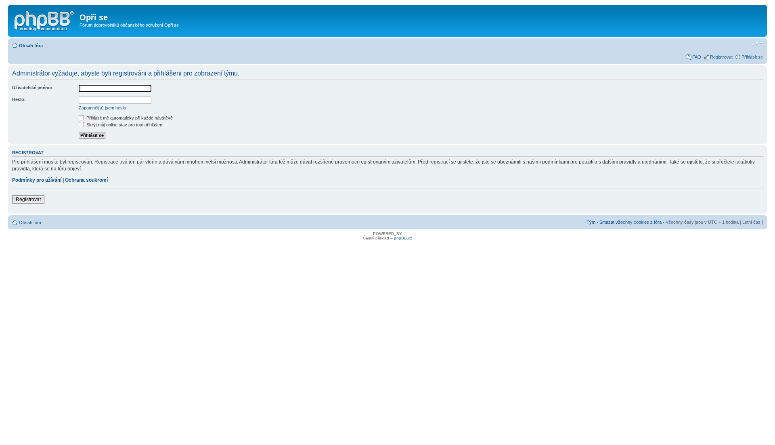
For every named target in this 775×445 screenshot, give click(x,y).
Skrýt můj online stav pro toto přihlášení (124, 124)
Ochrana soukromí (86, 180)
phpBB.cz (403, 238)
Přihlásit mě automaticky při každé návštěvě (129, 117)
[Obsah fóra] (45, 20)
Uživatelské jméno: (32, 87)
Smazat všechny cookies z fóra (630, 222)
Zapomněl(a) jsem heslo (102, 107)
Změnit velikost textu (757, 44)
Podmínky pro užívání (36, 180)
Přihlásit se (752, 57)
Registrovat (721, 57)
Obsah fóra (31, 45)
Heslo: (19, 99)
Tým (590, 222)
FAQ (696, 57)
